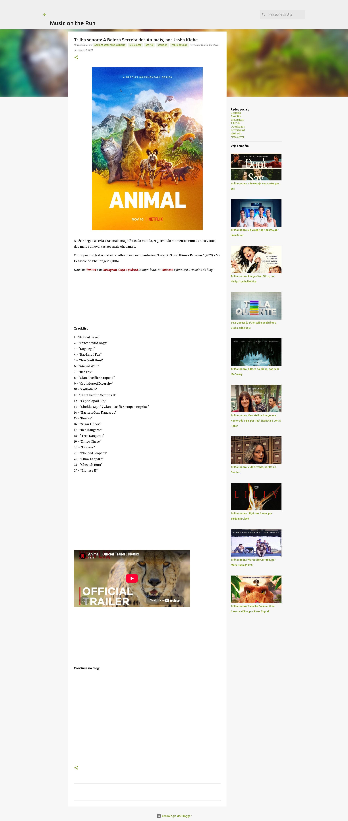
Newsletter (237, 137)
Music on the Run (73, 23)
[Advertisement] (116, 8)
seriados (162, 45)
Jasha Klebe (135, 45)
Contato (236, 112)
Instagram (237, 119)
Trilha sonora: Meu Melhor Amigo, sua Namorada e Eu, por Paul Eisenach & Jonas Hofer (256, 420)
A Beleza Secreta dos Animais (109, 45)
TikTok (235, 123)
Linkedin (236, 133)
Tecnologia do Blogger (176, 816)
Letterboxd (238, 130)
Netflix (149, 45)
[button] (76, 57)
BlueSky (236, 116)
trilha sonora (179, 45)
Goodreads (238, 126)
